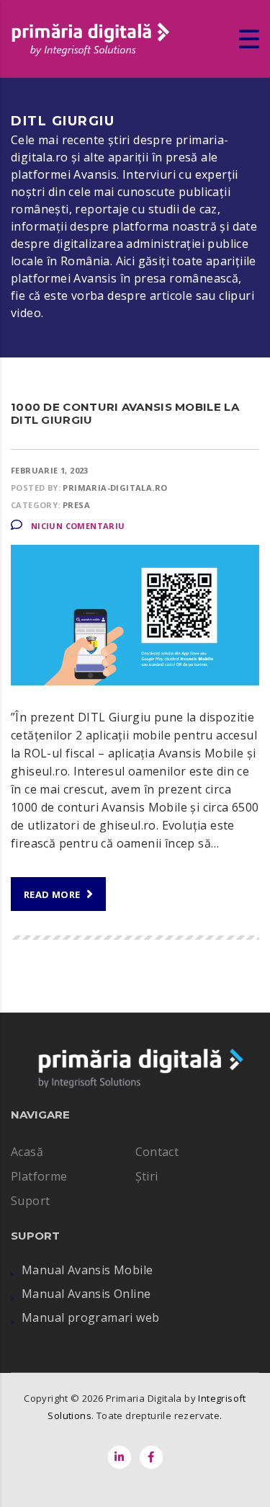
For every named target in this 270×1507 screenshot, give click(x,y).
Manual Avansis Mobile (87, 1270)
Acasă (27, 1152)
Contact (157, 1152)
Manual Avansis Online (86, 1294)
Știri (146, 1176)
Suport (30, 1201)
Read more (53, 894)
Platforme (39, 1176)
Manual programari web (90, 1317)
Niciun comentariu (76, 525)
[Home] (90, 37)
